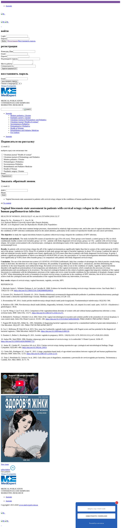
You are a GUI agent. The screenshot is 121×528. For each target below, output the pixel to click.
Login (3, 36)
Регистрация (13, 41)
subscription (5, 470)
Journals (9, 6)
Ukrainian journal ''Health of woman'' (17, 155)
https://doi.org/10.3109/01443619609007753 (17, 341)
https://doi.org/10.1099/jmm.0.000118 (55, 331)
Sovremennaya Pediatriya (19, 124)
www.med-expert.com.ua (28, 505)
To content (7, 203)
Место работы (6, 64)
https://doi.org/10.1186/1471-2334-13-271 (47, 313)
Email (3, 54)
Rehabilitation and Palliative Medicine (24, 130)
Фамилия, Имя (7, 51)
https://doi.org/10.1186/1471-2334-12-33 (42, 354)
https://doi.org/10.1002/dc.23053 (34, 347)
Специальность (7, 66)
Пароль (4, 39)
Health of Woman (17, 128)
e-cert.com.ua (100, 523)
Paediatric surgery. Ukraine (20, 118)
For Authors (14, 132)
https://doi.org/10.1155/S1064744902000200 (62, 319)
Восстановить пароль (26, 41)
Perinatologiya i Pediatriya (20, 126)
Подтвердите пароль (9, 59)
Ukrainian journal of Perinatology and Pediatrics (28, 120)
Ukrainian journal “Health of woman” (24, 122)
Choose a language (8, 84)
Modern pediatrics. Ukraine (20, 116)
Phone (3, 193)
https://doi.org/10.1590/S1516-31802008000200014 (33, 290)
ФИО (3, 190)
